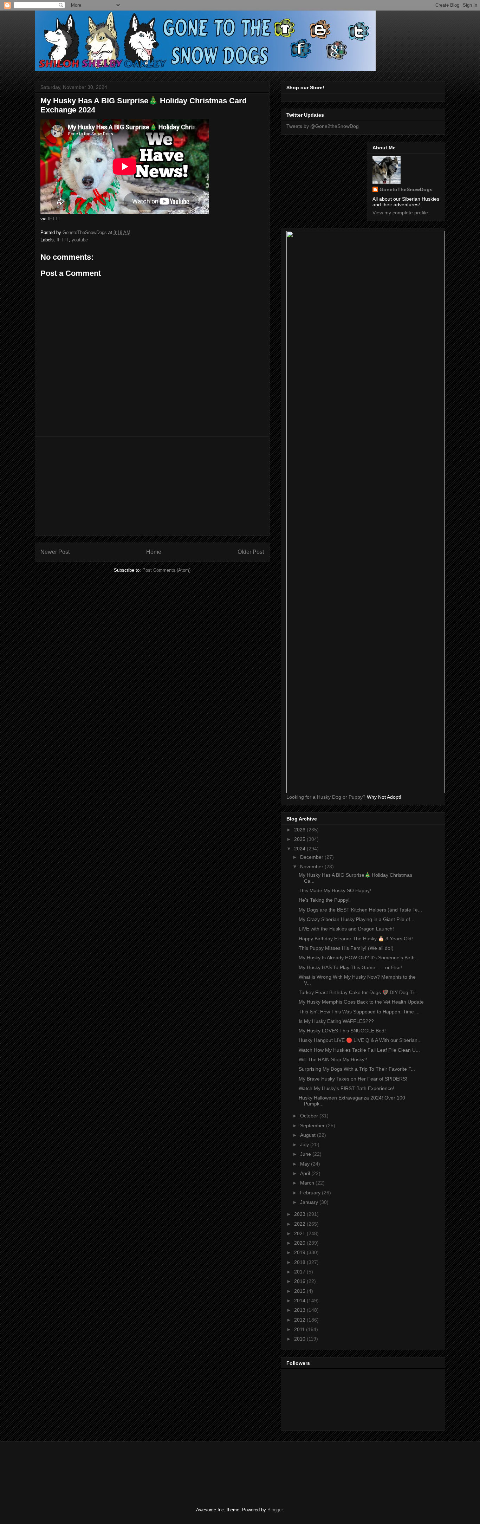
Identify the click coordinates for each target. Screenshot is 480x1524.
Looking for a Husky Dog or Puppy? (325, 797)
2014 (300, 1300)
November (312, 866)
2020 (300, 1243)
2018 (300, 1262)
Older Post (251, 552)
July (305, 1144)
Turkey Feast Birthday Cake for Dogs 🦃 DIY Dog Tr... (358, 992)
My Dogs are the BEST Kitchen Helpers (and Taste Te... (360, 910)
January (309, 1202)
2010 (300, 1339)
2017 (300, 1272)
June (306, 1154)
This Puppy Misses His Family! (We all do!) (346, 948)
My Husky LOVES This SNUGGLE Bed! (342, 1030)
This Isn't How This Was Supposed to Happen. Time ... (359, 1011)
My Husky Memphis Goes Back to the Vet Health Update (361, 1002)
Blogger (275, 1509)
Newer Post (55, 552)
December (312, 857)
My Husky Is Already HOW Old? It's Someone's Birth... (359, 957)
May (305, 1164)
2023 (300, 1214)
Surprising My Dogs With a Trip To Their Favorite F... (357, 1069)
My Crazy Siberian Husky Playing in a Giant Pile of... (356, 919)
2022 (300, 1224)
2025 (300, 839)
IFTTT (54, 218)
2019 (300, 1252)
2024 (300, 848)
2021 (300, 1233)
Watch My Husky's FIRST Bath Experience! (346, 1088)
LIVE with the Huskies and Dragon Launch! (346, 929)
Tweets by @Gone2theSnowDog (322, 126)
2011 (300, 1329)
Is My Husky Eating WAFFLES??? (336, 1021)
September (313, 1125)
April (305, 1173)
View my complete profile (400, 212)
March (308, 1183)
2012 (300, 1320)
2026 (300, 829)
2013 (300, 1310)
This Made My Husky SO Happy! (335, 890)
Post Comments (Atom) (166, 570)
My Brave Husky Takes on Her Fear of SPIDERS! (353, 1079)
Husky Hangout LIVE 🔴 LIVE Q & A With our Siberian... (360, 1040)
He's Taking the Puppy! (324, 900)
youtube (80, 239)
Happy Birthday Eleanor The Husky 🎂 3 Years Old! (356, 938)
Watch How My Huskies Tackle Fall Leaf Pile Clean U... (359, 1050)
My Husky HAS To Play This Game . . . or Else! (350, 967)
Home (153, 552)
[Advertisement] (152, 486)
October (309, 1115)
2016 (300, 1281)
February (311, 1192)
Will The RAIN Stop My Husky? (333, 1059)
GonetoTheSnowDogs (406, 189)
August (308, 1135)
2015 (300, 1291)
